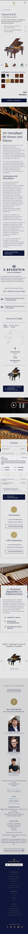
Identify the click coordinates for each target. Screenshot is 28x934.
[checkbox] (2, 467)
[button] (3, 457)
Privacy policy (24, 457)
